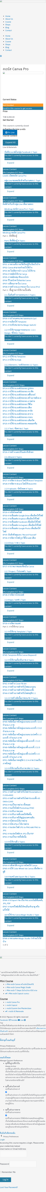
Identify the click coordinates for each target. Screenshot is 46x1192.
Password (4, 1164)
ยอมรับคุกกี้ (11, 1040)
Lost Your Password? (9, 1187)
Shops (7, 24)
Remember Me (8, 1172)
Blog (7, 27)
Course (8, 22)
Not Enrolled (8, 105)
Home (7, 16)
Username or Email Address (13, 1149)
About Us (9, 19)
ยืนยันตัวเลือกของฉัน (7, 1133)
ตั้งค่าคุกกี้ (3, 1040)
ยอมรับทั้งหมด (5, 1057)
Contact (8, 30)
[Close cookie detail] (1, 1136)
